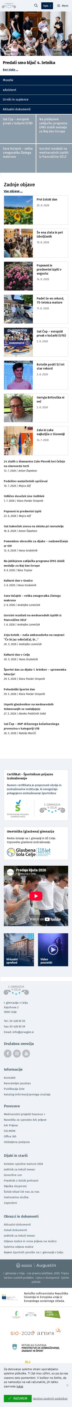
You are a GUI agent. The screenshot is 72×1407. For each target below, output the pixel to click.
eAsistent (9, 90)
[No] (67, 1385)
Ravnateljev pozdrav (17, 1083)
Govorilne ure (13, 1175)
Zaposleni (10, 1203)
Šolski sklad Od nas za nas (21, 1191)
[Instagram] (17, 1054)
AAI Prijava (11, 1125)
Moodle (8, 80)
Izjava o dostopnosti (47, 1277)
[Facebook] (8, 1054)
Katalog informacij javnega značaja (27, 1094)
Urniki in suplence (15, 99)
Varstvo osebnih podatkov (19, 1277)
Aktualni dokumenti (17, 109)
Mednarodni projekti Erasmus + (24, 1114)
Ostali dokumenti (15, 1230)
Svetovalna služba (16, 1197)
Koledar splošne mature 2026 (23, 1164)
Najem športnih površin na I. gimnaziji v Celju (33, 1252)
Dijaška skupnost (15, 1186)
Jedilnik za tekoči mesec (19, 1169)
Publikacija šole (14, 1089)
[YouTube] (26, 1054)
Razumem (20, 1398)
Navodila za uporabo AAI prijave (25, 1119)
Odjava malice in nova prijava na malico (30, 1241)
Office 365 (10, 1136)
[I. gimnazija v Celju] (9, 5)
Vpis (45, 5)
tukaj (20, 1386)
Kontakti (9, 1077)
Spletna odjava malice (18, 1247)
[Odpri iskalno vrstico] (36, 5)
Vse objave (12, 191)
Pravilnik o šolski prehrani (21, 1180)
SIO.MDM (9, 1131)
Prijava (65, 1273)
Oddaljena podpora (17, 1142)
